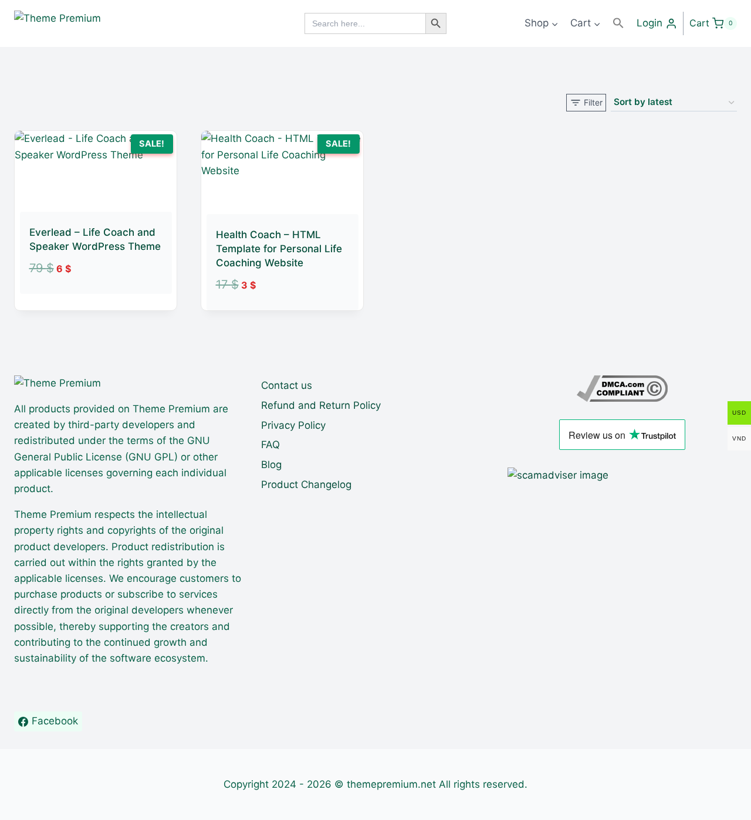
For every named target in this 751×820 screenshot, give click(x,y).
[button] (618, 23)
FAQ (270, 444)
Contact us (286, 385)
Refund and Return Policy (321, 405)
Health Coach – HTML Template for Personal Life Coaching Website (279, 249)
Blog (271, 464)
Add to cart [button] (82, 301)
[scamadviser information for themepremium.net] (622, 475)
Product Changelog (306, 484)
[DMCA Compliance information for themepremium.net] (622, 388)
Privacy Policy (293, 425)
